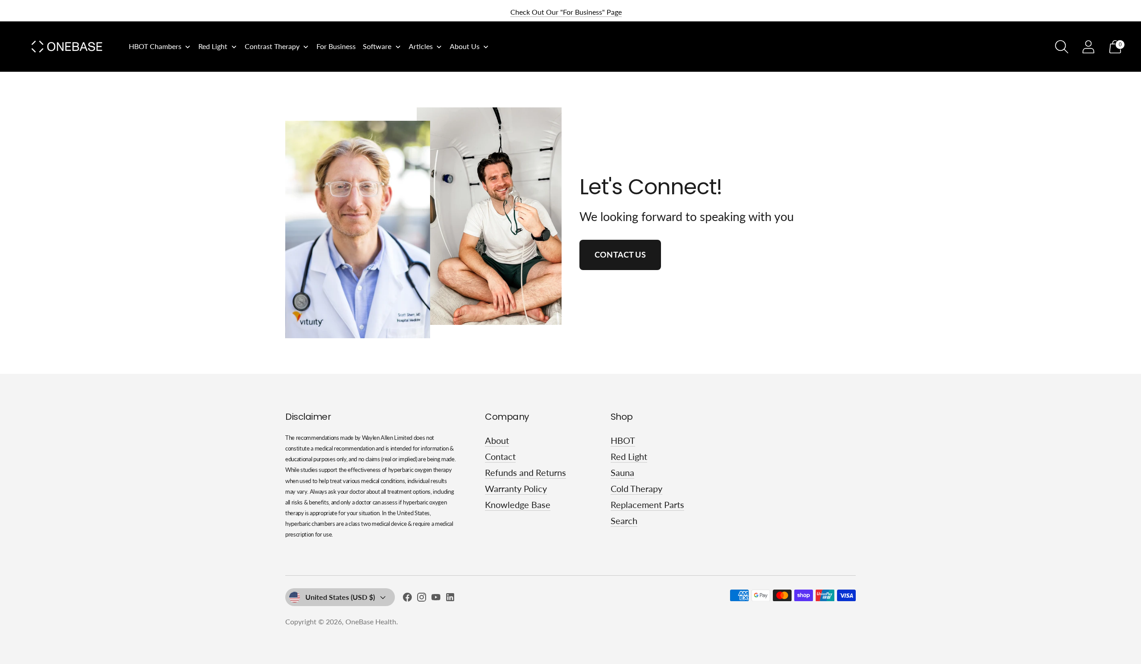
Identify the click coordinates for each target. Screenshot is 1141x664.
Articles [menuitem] (421, 46)
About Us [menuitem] (465, 46)
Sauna (622, 472)
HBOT (623, 440)
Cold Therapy (636, 488)
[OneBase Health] (67, 46)
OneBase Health (370, 621)
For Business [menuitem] (336, 46)
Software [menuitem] (377, 46)
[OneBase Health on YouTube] (436, 599)
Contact (500, 456)
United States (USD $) (340, 597)
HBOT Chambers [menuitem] (155, 46)
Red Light (629, 456)
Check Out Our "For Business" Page (566, 12)
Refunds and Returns (525, 472)
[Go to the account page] (1088, 46)
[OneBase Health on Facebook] (407, 599)
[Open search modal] (1061, 46)
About (497, 440)
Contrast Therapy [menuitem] (272, 46)
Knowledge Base (517, 504)
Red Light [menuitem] (212, 46)
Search (624, 520)
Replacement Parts (647, 504)
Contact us (620, 254)
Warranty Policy (516, 488)
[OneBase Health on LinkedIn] (450, 599)
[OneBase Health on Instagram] (421, 599)
